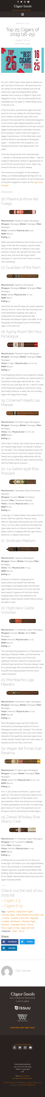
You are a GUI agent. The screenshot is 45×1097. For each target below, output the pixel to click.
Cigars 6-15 (13, 906)
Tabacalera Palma (18, 925)
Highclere (34, 918)
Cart (29, 10)
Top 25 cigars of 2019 (10, 928)
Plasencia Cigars (29, 921)
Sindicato (5, 925)
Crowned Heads (8, 915)
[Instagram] (25, 1)
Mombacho (16, 921)
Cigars (18, 40)
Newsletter (23, 10)
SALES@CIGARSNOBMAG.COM (22, 1078)
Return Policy (33, 1082)
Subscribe (15, 10)
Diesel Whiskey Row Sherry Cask (30, 915)
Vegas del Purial (27, 928)
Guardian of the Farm (20, 918)
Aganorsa (11, 911)
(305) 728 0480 (25, 1076)
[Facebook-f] (18, 1)
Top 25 (26, 40)
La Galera (5, 921)
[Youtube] (28, 1)
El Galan (5, 918)
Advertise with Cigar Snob (22, 1027)
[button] (9, 941)
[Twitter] (21, 1)
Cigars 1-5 (12, 900)
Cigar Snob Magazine (27, 1085)
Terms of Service (9, 1082)
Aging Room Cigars (24, 911)
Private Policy (22, 1082)
